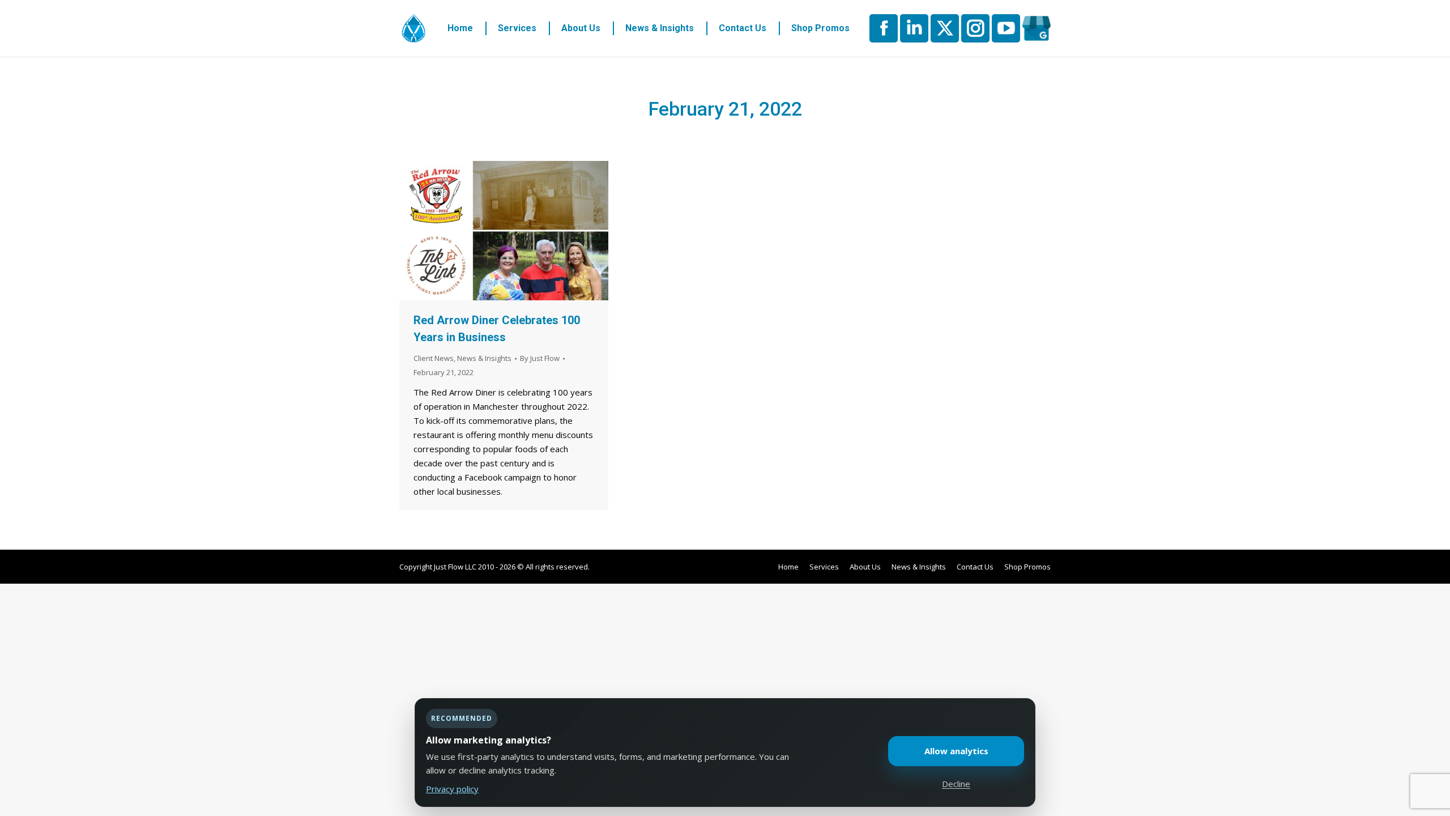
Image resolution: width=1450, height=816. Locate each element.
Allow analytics (956, 750)
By (540, 358)
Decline (956, 783)
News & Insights (484, 358)
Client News (433, 358)
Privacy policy (452, 788)
